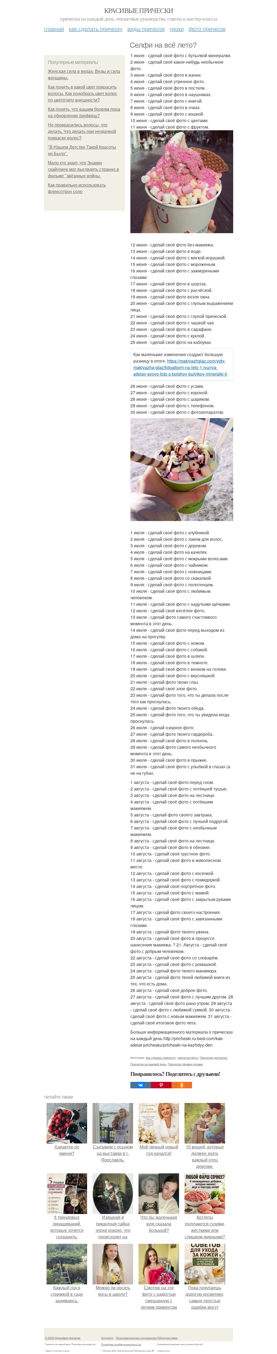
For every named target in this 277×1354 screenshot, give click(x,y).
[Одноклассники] (182, 1085)
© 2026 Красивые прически (62, 1338)
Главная (54, 28)
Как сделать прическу (96, 28)
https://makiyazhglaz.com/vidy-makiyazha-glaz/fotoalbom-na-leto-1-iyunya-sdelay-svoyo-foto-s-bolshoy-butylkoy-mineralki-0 (180, 367)
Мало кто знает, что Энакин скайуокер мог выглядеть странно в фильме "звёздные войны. (83, 169)
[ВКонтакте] (140, 1085)
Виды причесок (146, 28)
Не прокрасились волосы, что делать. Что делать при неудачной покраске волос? (82, 131)
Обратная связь (167, 1338)
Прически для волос (213, 1057)
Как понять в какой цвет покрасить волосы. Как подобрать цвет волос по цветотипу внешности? (82, 93)
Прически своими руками (185, 1064)
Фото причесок (207, 28)
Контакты (107, 1338)
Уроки (177, 28)
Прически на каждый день (148, 1064)
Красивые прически (138, 10)
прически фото (187, 1057)
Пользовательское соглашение (136, 1338)
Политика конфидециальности (121, 1344)
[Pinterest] (161, 1085)
